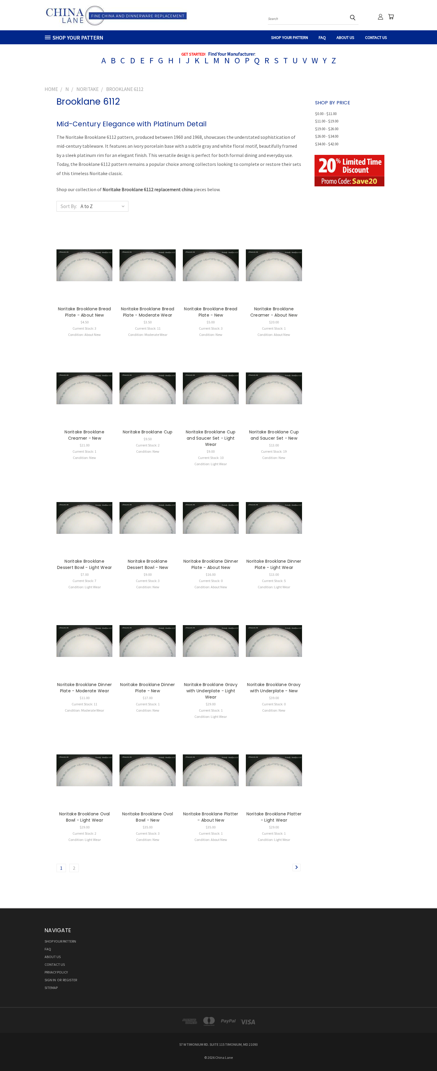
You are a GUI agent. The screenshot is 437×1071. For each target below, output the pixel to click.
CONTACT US (376, 37)
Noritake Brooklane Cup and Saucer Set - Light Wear (211, 438)
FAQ (322, 37)
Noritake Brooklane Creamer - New (84, 435)
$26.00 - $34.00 (326, 136)
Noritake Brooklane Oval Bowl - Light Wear (84, 817)
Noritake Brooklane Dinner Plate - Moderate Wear (84, 688)
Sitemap (51, 987)
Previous (420, 1052)
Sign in (50, 980)
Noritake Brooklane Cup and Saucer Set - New (274, 435)
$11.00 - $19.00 (326, 121)
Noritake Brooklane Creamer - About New (274, 312)
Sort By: (68, 206)
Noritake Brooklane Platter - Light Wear (274, 817)
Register (70, 980)
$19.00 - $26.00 (326, 128)
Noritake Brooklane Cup (148, 432)
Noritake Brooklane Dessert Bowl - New (147, 564)
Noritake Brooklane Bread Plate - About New (84, 312)
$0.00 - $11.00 (326, 113)
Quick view (84, 258)
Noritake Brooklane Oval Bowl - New (147, 817)
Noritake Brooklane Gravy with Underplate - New (274, 688)
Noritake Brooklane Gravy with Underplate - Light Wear (211, 691)
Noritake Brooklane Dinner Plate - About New (210, 564)
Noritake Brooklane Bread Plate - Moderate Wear (147, 312)
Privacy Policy (56, 972)
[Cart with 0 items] (391, 17)
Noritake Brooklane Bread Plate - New (210, 312)
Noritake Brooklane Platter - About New (210, 817)
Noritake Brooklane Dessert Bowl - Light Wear (84, 564)
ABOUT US (345, 37)
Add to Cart (84, 270)
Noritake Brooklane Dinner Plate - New (147, 688)
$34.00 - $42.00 (326, 144)
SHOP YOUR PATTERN (289, 37)
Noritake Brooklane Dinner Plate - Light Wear (273, 564)
